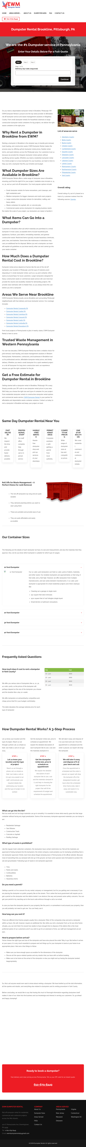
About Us (37, 1109)
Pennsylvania (60, 1109)
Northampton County (69, 169)
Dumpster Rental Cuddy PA (15, 320)
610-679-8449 (12, 19)
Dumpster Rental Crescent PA (16, 317)
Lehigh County (67, 163)
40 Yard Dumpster (12, 632)
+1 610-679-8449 (10, 1130)
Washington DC (76, 1117)
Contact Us (38, 1124)
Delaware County (68, 155)
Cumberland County (69, 149)
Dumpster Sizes (39, 1113)
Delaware (59, 1121)
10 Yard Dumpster (11, 567)
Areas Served (38, 1117)
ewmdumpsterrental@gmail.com (18, 1133)
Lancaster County (68, 157)
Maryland (59, 1117)
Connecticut (75, 1113)
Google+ (73, 199)
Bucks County (66, 143)
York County (66, 175)
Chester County (67, 146)
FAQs (36, 1121)
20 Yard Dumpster (12, 613)
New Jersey (60, 1113)
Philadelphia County (69, 172)
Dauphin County (67, 152)
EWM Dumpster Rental (32, 397)
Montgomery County (69, 166)
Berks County (66, 140)
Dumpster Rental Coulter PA (16, 311)
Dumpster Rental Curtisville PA (16, 323)
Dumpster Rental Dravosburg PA (17, 326)
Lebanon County (67, 160)
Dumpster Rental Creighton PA (16, 314)
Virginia (73, 1109)
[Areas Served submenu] (20, 13)
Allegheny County (68, 137)
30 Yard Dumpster (11, 622)
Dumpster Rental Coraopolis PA (17, 308)
